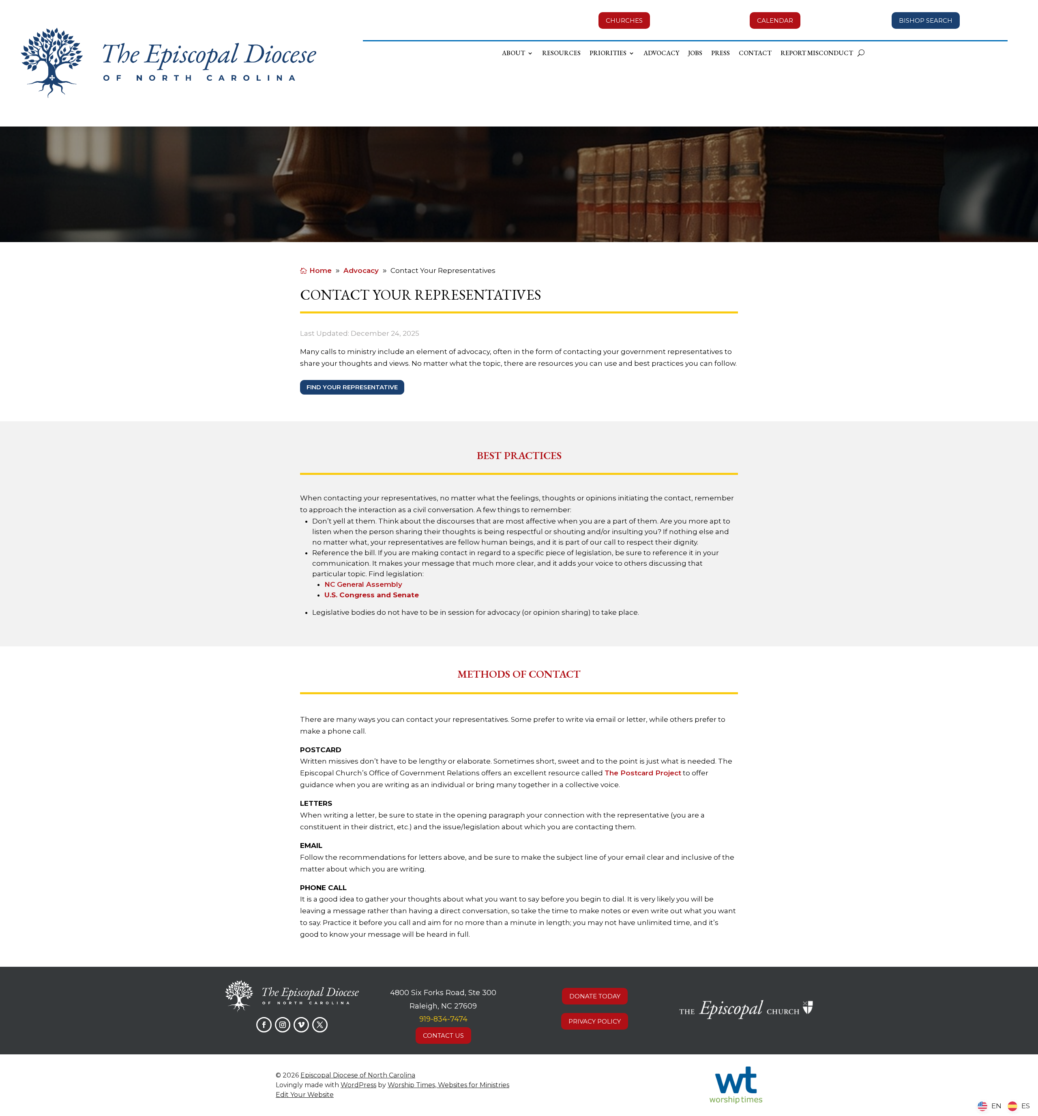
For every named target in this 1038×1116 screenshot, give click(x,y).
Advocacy (661, 53)
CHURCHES (624, 20)
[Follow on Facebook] (264, 1024)
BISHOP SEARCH (925, 20)
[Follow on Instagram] (282, 1024)
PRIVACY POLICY (594, 1021)
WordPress (358, 1085)
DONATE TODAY (594, 996)
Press (720, 53)
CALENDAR (775, 20)
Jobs (695, 53)
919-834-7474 (443, 1019)
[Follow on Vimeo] (301, 1024)
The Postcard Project (643, 773)
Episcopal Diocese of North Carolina (357, 1075)
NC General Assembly (363, 584)
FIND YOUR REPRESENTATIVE (352, 387)
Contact (755, 53)
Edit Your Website (305, 1095)
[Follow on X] (320, 1024)
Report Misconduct (817, 53)
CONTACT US (443, 1035)
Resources (561, 53)
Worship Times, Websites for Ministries (448, 1085)
